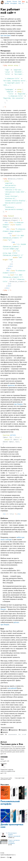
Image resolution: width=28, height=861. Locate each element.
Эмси (2, 759)
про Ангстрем (6, 35)
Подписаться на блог (7, 727)
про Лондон (18, 404)
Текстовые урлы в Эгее (12, 744)
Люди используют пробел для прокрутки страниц (6, 778)
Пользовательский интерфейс (10, 802)
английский (12, 688)
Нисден (3, 609)
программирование (12, 734)
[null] (4, 730)
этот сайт (24, 734)
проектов (11, 385)
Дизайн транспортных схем (12, 826)
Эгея (19, 734)
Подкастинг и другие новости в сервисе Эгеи (8, 770)
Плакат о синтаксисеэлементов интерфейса (14, 841)
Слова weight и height (19, 778)
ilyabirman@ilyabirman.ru (8, 855)
